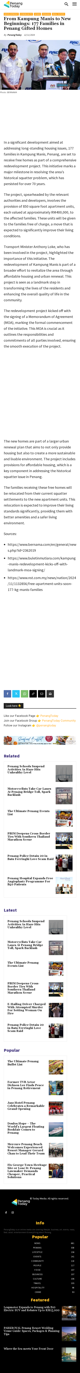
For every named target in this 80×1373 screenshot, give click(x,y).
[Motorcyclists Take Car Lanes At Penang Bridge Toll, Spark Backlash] (64, 795)
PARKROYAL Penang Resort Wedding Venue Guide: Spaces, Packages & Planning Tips (32, 1331)
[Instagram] (12, 1212)
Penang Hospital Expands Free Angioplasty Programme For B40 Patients (30, 881)
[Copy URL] (33, 694)
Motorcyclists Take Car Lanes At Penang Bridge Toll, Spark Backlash (29, 792)
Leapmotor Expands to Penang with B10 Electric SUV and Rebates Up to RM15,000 (32, 1309)
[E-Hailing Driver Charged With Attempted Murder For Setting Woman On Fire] (56, 1010)
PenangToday (14, 34)
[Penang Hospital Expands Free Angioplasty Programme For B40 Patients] (64, 885)
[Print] (50, 694)
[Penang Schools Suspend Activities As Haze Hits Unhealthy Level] (64, 773)
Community (26, 14)
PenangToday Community (59, 720)
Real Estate (58, 14)
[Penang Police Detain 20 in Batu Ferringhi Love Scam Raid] (64, 863)
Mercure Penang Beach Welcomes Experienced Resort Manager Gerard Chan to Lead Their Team (26, 1149)
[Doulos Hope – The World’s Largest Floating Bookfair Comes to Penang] (56, 1129)
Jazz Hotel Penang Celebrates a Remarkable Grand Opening (25, 1106)
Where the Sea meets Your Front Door (28, 1349)
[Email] (41, 694)
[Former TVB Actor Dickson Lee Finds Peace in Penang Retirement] (56, 1088)
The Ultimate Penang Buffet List (23, 1063)
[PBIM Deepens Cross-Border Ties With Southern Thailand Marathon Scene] (64, 840)
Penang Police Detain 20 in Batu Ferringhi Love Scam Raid (30, 857)
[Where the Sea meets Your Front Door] (69, 1354)
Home (37, 14)
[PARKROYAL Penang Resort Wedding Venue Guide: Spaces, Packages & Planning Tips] (69, 1334)
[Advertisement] (40, 117)
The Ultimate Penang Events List (28, 812)
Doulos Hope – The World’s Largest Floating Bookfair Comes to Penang (25, 1128)
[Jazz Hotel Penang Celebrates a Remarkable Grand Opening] (56, 1109)
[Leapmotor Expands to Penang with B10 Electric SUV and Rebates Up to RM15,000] (69, 1313)
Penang (46, 14)
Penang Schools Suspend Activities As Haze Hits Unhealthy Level (25, 769)
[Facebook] (7, 694)
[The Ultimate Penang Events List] (64, 818)
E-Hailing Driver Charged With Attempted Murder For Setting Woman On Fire (26, 1008)
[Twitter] (16, 694)
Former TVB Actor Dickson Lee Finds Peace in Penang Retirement (25, 1085)
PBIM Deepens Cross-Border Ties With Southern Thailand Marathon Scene (28, 836)
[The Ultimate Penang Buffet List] (56, 1067)
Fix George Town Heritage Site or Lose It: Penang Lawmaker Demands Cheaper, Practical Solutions (27, 1171)
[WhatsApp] (24, 694)
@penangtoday (46, 725)
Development (11, 14)
